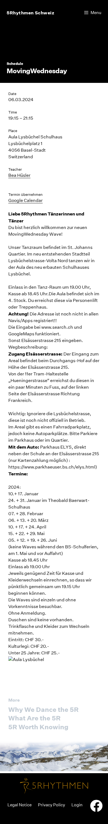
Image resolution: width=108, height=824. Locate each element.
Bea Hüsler (19, 175)
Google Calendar (25, 200)
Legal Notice (19, 804)
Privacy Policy (51, 804)
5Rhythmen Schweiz (31, 12)
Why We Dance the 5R (43, 709)
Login (77, 804)
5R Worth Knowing (38, 727)
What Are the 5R (34, 718)
